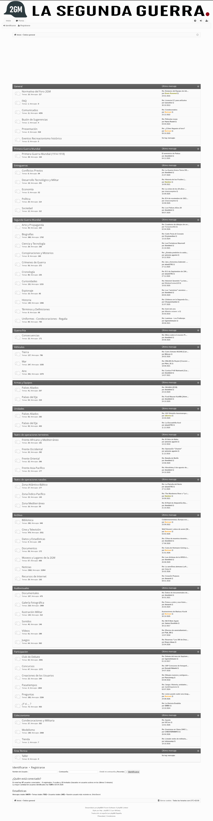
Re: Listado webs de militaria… (174, 739)
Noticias (26, 567)
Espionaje (27, 290)
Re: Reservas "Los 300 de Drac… (175, 640)
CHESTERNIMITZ (172, 732)
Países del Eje (30, 397)
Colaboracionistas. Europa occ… (175, 520)
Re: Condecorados (169, 110)
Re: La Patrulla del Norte (172, 484)
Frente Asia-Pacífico (33, 468)
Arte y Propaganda (33, 225)
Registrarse (25, 26)
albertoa (168, 416)
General (18, 86)
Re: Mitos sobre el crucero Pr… (174, 335)
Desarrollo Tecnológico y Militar (40, 180)
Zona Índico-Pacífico (33, 494)
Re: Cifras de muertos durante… (175, 538)
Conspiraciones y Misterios (37, 253)
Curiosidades (29, 281)
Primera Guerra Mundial (27, 148)
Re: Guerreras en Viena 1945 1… (175, 729)
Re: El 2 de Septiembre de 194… (175, 271)
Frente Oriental (31, 458)
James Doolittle (171, 623)
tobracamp (169, 741)
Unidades (19, 408)
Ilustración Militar (32, 612)
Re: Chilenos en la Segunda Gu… (175, 299)
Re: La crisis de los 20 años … (174, 189)
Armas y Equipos (23, 382)
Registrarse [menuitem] (207, 21)
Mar (24, 361)
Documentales (30, 593)
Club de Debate (31, 657)
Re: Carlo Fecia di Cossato (173, 234)
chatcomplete (170, 191)
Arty (100, 810)
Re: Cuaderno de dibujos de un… (175, 224)
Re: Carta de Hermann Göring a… (175, 548)
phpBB (99, 808)
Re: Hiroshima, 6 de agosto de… (175, 467)
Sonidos (26, 621)
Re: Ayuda (166, 720)
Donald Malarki (171, 668)
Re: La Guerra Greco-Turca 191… (175, 170)
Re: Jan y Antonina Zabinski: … (175, 262)
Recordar (121, 772)
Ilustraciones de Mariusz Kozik (174, 611)
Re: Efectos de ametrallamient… (175, 630)
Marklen (168, 182)
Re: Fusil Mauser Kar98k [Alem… (175, 397)
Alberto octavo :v (172, 311)
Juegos (26, 640)
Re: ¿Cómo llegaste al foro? (173, 128)
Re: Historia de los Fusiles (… (174, 179)
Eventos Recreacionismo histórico (42, 138)
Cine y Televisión (31, 529)
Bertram (168, 112)
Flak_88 (168, 633)
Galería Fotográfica (33, 602)
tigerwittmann (170, 321)
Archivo (18, 515)
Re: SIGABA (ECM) (169, 387)
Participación (21, 651)
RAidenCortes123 (172, 283)
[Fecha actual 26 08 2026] (197, 35)
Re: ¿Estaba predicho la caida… (175, 252)
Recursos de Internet (34, 576)
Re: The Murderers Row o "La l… (175, 493)
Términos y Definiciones (36, 309)
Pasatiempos (29, 685)
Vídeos (26, 630)
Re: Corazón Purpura (170, 576)
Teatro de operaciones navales (30, 479)
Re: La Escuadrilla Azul (171, 423)
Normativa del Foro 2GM (36, 91)
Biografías (28, 234)
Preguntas (28, 694)
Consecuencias (30, 335)
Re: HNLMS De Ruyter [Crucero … (176, 361)
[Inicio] (106, 9)
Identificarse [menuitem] (201, 21)
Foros (21, 20)
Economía (28, 189)
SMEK (167, 706)
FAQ (24, 101)
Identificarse (11, 26)
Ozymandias (170, 236)
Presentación (29, 129)
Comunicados (30, 110)
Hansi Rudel (170, 122)
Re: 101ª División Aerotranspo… (175, 413)
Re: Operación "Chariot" (172, 449)
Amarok (168, 578)
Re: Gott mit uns (169, 309)
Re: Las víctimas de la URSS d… (175, 557)
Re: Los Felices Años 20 (172, 208)
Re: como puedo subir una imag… (176, 694)
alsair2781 (169, 264)
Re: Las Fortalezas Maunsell (173, 243)
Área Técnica (20, 750)
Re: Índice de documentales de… (175, 593)
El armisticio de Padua (171, 153)
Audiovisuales (21, 588)
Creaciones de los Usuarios (38, 675)
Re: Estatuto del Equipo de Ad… (175, 91)
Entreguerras (21, 165)
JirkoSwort (96, 794)
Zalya (167, 569)
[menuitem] (195, 20)
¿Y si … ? (26, 703)
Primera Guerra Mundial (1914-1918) (43, 154)
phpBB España (116, 813)
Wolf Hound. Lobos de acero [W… (176, 529)
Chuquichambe (171, 302)
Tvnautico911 (170, 227)
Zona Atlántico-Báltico (35, 484)
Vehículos (19, 347)
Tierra (25, 352)
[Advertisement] (106, 60)
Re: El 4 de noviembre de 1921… (175, 198)
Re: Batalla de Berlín (170, 458)
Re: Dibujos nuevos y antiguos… (175, 675)
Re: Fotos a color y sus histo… (174, 602)
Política (26, 199)
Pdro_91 (168, 363)
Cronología (28, 272)
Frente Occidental (32, 449)
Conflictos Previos (32, 170)
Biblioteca (27, 520)
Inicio (8, 20)
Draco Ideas (169, 642)
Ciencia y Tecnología (33, 243)
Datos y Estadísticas (33, 539)
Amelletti (168, 156)
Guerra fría (20, 330)
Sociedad (27, 208)
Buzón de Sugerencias (35, 119)
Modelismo (28, 730)
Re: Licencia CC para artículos (174, 100)
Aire (24, 371)
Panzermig (169, 677)
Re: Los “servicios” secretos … (175, 290)
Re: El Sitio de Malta (170, 439)
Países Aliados (30, 387)
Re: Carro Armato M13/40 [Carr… (175, 352)
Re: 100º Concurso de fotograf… (175, 666)
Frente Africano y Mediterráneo (40, 440)
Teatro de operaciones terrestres (31, 434)
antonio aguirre (171, 255)
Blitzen (168, 354)
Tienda (26, 739)
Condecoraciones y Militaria (38, 720)
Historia (26, 300)
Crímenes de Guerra (34, 262)
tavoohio (168, 103)
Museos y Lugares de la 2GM (38, 557)
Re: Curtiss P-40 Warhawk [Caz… (175, 370)
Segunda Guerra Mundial (27, 219)
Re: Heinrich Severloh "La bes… (175, 281)
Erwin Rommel (171, 93)
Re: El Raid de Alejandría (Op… (174, 503)
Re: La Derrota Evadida (171, 703)
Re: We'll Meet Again (170, 621)
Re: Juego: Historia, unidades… (175, 685)
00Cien (167, 722)
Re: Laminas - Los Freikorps (173, 318)
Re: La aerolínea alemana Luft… (175, 567)
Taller (25, 756)
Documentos (29, 548)
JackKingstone (171, 687)
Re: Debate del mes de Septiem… (175, 656)
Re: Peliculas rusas (169, 119)
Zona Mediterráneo (33, 503)
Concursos (28, 666)
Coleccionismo (22, 715)
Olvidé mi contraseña (107, 772)
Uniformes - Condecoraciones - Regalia (44, 318)
